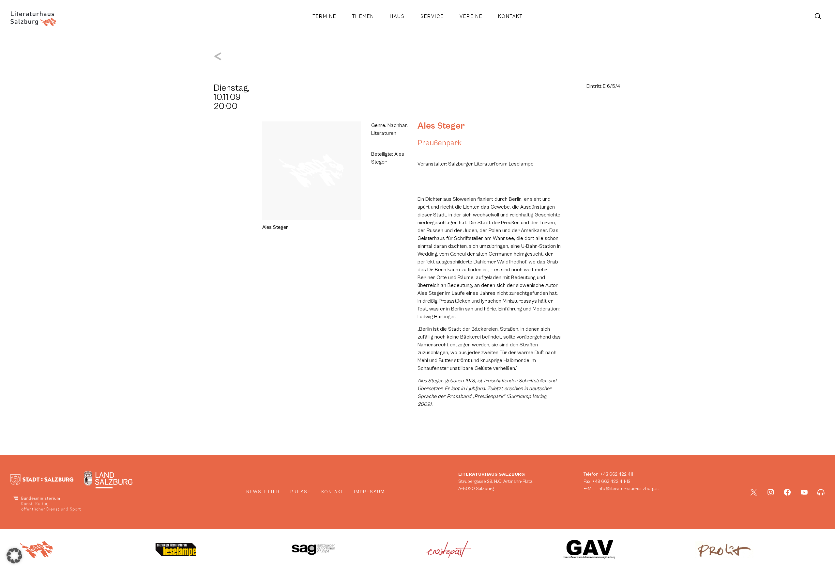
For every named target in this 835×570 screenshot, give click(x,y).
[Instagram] (770, 492)
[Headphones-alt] (821, 492)
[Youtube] (804, 492)
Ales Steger (441, 126)
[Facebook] (787, 492)
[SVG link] (33, 18)
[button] (14, 555)
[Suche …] (818, 17)
